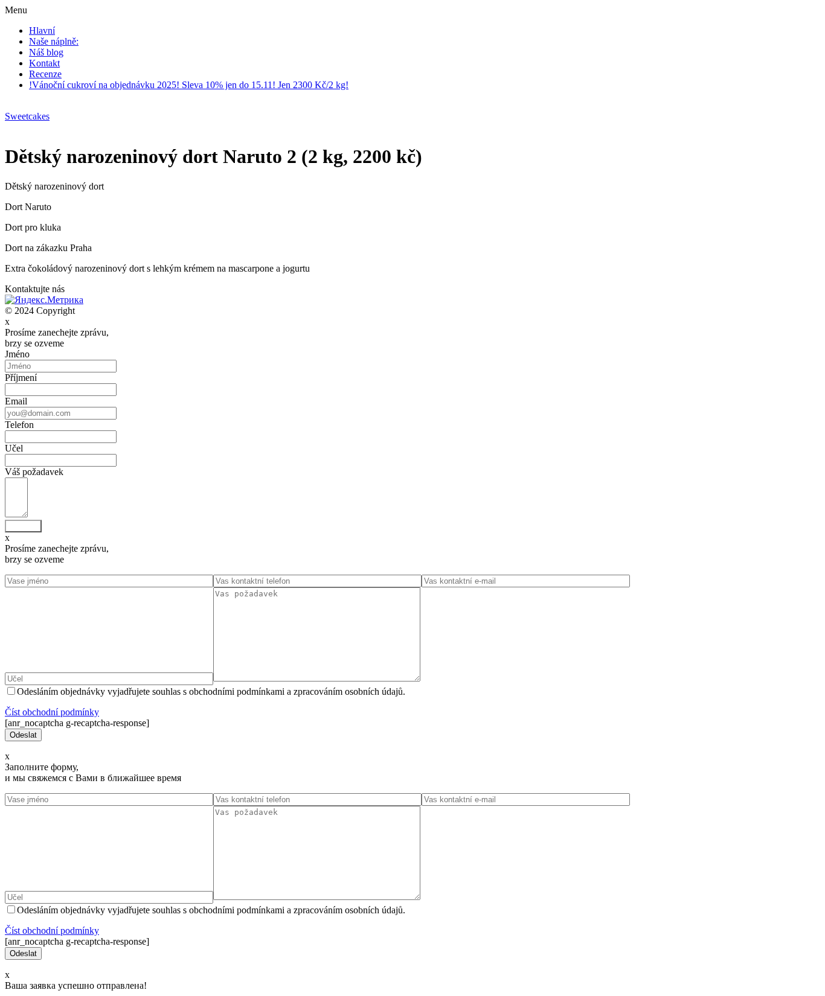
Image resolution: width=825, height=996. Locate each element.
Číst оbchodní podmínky (52, 712)
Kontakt (44, 63)
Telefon (19, 425)
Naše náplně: (54, 41)
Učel (14, 448)
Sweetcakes (27, 116)
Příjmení (21, 377)
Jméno (17, 354)
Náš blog (46, 52)
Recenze (45, 74)
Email (16, 401)
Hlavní (42, 30)
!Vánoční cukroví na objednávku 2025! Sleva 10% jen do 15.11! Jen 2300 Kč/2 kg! (188, 85)
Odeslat (23, 526)
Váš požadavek (34, 472)
